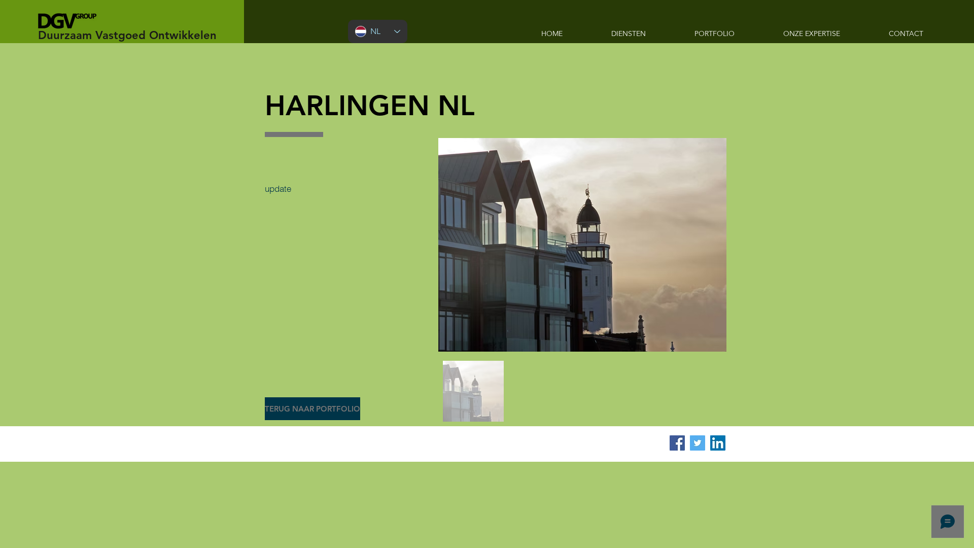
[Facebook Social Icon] (677, 443)
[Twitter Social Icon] (697, 443)
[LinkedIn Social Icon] (717, 443)
